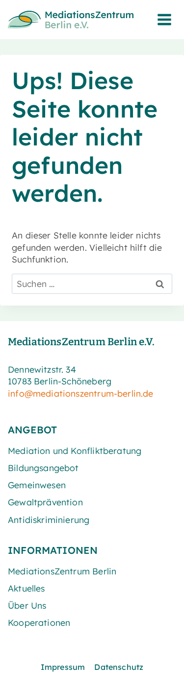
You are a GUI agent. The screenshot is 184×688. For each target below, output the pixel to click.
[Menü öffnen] (164, 19)
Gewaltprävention (45, 502)
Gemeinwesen (37, 484)
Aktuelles (26, 588)
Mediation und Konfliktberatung (74, 450)
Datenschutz (118, 667)
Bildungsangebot (43, 467)
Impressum (63, 667)
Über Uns (27, 605)
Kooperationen (39, 622)
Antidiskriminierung (48, 519)
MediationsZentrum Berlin (62, 571)
